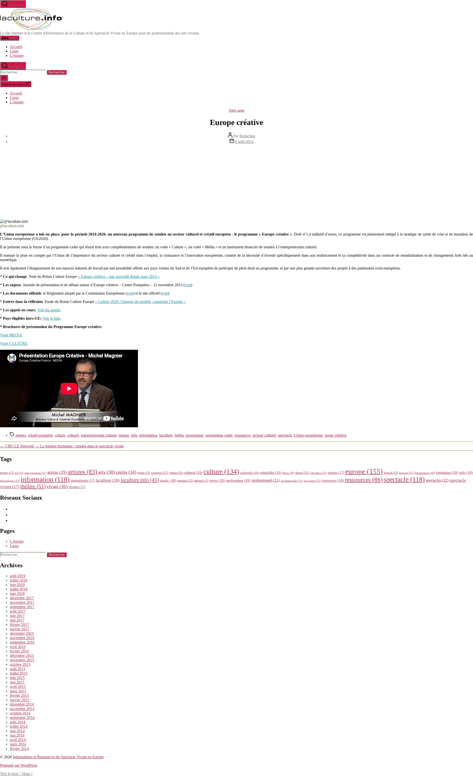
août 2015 (17, 669)
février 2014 (19, 748)
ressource (333, 480)
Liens (14, 51)
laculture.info (140, 480)
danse (302, 473)
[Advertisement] (236, 182)
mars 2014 (18, 744)
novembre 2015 (22, 660)
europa (336, 473)
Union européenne (308, 435)
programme (194, 435)
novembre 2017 (22, 602)
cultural (193, 473)
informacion (10, 480)
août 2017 (17, 611)
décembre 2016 (22, 633)
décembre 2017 (22, 598)
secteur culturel (264, 435)
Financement (425, 473)
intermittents (82, 480)
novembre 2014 (22, 709)
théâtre (33, 486)
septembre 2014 (22, 717)
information (148, 435)
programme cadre (219, 435)
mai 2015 (17, 682)
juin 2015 (17, 678)
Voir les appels (48, 310)
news (217, 480)
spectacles (437, 480)
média (179, 435)
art (19, 472)
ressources (243, 435)
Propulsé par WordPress (18, 765)
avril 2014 (18, 740)
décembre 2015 (22, 655)
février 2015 (19, 695)
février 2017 (19, 624)
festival (391, 473)
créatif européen (40, 435)
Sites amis (236, 110)
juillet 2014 (18, 726)
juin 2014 (17, 731)
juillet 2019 (18, 580)
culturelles (270, 473)
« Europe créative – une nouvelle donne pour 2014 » (119, 276)
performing (238, 480)
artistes (20, 435)
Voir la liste (51, 318)
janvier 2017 (19, 629)
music (168, 480)
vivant (57, 486)
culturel (73, 435)
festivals (406, 472)
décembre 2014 (22, 704)
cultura (176, 473)
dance (288, 473)
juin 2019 (17, 585)
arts (106, 472)
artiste (57, 472)
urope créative (336, 435)
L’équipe (17, 55)
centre (126, 472)
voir (188, 285)
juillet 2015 (18, 673)
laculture (165, 435)
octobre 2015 (20, 664)
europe (123, 435)
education (318, 472)
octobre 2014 (20, 713)
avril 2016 (18, 647)
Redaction (247, 136)
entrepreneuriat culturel (99, 435)
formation (447, 473)
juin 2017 (17, 616)
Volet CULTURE (14, 343)
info (134, 435)
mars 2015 (18, 691)
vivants (76, 487)
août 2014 (17, 722)
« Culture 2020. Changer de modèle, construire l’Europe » (140, 302)
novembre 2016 (22, 638)
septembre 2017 (22, 607)
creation (159, 473)
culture (60, 435)
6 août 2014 (244, 142)
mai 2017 (17, 620)
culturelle (249, 473)
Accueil (16, 47)
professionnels (292, 480)
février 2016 (19, 651)
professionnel (266, 480)
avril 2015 (18, 686)
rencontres (312, 480)
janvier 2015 (19, 700)
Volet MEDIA (11, 335)
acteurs (7, 473)
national (201, 480)
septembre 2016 (22, 642)
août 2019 (17, 576)
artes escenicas (35, 472)
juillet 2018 (18, 589)
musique (185, 480)
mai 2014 (17, 735)
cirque (143, 473)
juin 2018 (17, 593)
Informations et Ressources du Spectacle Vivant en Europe (58, 757)
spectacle (285, 435)
